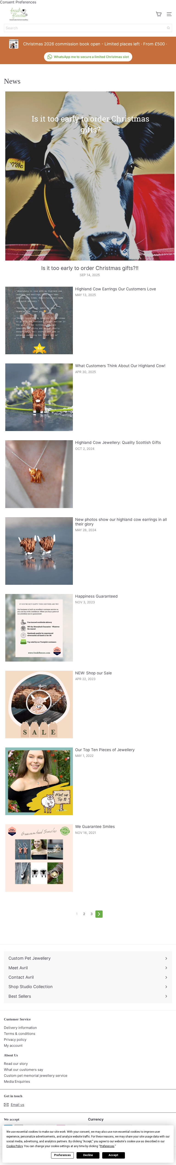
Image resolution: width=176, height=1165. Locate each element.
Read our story (16, 1063)
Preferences (62, 1155)
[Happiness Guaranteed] (39, 628)
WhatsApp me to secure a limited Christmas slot (91, 57)
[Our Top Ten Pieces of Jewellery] (39, 781)
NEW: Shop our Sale (93, 673)
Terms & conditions (19, 1033)
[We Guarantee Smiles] (39, 858)
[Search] (168, 28)
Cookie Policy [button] (14, 1146)
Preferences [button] (107, 1146)
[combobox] (88, 28)
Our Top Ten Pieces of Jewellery (105, 749)
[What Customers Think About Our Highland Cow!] (39, 397)
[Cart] (158, 14)
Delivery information (20, 1027)
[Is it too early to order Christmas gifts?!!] (89, 176)
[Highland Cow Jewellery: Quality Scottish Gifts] (39, 474)
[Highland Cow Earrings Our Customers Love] (39, 320)
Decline (88, 1155)
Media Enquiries (17, 1081)
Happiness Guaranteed (96, 596)
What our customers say (23, 1069)
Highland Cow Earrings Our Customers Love (115, 289)
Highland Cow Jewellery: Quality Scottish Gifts (118, 442)
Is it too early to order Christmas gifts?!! (89, 268)
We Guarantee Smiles (95, 826)
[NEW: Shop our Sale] (39, 704)
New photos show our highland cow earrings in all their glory (121, 521)
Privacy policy (15, 1039)
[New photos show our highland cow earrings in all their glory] (39, 551)
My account (13, 1045)
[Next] (99, 914)
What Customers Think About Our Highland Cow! (120, 365)
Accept (113, 1155)
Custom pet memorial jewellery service (35, 1075)
